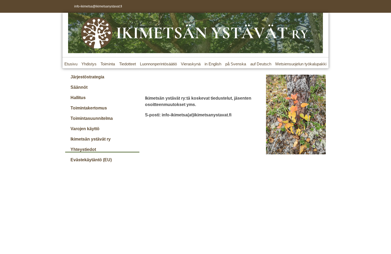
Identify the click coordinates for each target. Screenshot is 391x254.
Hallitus (78, 97)
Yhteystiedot (83, 149)
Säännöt (79, 87)
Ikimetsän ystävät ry (90, 139)
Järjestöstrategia (87, 77)
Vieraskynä (191, 64)
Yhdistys (89, 64)
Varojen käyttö (84, 128)
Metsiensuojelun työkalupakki (300, 64)
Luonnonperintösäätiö (158, 64)
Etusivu (70, 64)
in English (213, 64)
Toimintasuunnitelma (91, 118)
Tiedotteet (127, 64)
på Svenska (235, 64)
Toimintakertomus (88, 108)
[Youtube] (322, 6)
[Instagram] (313, 6)
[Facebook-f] (304, 6)
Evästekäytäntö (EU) (91, 160)
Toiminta (108, 64)
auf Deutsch (260, 64)
